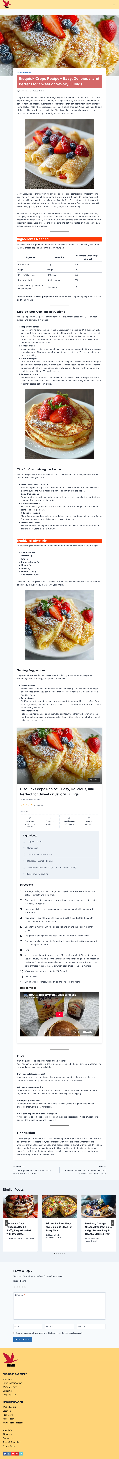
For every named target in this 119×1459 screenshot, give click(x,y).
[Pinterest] (17, 1454)
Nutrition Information (12, 1383)
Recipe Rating (19, 1281)
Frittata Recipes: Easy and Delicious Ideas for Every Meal (59, 1227)
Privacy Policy (9, 1395)
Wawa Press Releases (13, 1423)
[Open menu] (114, 4)
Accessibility (8, 1419)
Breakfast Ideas (24, 73)
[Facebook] (5, 1454)
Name (18, 1326)
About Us (7, 1434)
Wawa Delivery (10, 1387)
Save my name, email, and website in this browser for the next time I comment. (49, 1333)
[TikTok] (21, 1454)
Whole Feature (9, 1407)
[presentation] (20, 1206)
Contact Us (8, 1438)
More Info (7, 1430)
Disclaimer (7, 1391)
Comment (19, 1295)
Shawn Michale (25, 91)
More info (7, 1379)
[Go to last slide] (6, 1223)
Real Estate (8, 1415)
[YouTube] (13, 1454)
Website (81, 1326)
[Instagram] (9, 1454)
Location (7, 1411)
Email (49, 1326)
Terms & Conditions (12, 1442)
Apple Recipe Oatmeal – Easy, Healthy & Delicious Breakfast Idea (32, 1170)
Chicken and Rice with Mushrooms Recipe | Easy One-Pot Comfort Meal (85, 1170)
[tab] (54, 1253)
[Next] (112, 1223)
